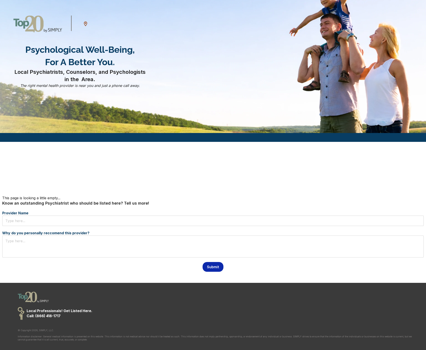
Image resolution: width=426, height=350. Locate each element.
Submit (213, 267)
